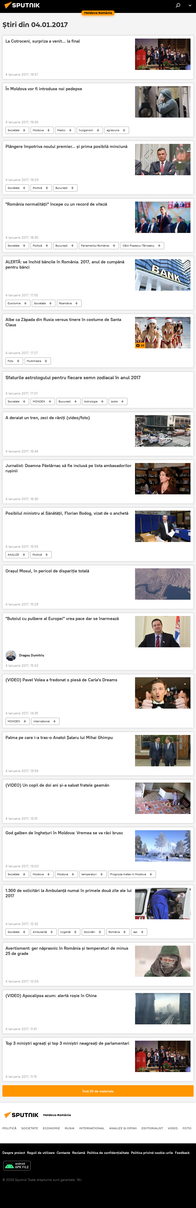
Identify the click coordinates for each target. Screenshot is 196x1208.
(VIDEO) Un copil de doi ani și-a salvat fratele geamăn (57, 785)
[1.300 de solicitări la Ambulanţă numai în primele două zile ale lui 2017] (163, 903)
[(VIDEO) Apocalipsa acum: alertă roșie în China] (163, 1008)
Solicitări (89, 932)
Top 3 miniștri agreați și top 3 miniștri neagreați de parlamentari (67, 1043)
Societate (13, 130)
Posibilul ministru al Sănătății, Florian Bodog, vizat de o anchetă (66, 513)
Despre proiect (13, 1153)
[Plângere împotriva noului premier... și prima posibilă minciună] (163, 159)
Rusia (69, 1128)
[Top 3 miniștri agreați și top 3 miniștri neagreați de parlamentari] (163, 1056)
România (114, 932)
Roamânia (65, 303)
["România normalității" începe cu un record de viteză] (163, 217)
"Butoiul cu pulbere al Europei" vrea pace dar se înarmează (62, 618)
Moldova (38, 130)
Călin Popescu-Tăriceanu (138, 245)
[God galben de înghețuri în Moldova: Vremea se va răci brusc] (163, 846)
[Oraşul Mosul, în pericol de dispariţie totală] (163, 584)
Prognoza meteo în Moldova (128, 874)
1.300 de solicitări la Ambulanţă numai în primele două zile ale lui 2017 (68, 893)
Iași (135, 932)
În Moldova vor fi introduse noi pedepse (43, 88)
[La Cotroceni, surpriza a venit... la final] (163, 54)
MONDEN (39, 401)
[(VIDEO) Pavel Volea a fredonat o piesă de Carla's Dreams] (163, 693)
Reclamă (78, 1153)
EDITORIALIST (152, 1128)
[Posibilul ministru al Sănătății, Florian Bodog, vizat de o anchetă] (163, 526)
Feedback (182, 1153)
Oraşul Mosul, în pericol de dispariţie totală (47, 571)
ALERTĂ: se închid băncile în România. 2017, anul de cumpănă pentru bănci (64, 264)
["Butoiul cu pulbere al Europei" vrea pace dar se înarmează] (163, 631)
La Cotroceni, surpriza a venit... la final (42, 41)
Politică (37, 188)
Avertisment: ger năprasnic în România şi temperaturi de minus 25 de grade (66, 951)
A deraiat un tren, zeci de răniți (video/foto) (47, 417)
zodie (114, 401)
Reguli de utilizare (41, 1153)
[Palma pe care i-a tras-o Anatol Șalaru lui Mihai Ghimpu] (163, 750)
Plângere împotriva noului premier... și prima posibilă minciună (66, 146)
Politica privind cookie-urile (152, 1153)
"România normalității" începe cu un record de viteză (56, 204)
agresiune (113, 130)
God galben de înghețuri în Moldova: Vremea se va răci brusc (64, 832)
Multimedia (34, 361)
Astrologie (91, 401)
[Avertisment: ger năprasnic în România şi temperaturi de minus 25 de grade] (163, 961)
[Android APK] (17, 1166)
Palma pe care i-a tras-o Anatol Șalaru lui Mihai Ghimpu (59, 737)
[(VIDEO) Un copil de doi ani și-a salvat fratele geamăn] (163, 798)
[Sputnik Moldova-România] (23, 9)
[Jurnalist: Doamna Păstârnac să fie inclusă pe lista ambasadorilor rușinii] (163, 478)
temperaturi (89, 874)
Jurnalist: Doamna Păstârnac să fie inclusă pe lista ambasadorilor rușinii (68, 468)
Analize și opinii (123, 1128)
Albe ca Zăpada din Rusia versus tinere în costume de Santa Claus (63, 322)
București (61, 188)
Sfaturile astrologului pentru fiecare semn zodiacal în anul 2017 (73, 377)
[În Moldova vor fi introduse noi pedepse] (163, 102)
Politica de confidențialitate (108, 1153)
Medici (61, 130)
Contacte (63, 1153)
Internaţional (41, 721)
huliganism (86, 130)
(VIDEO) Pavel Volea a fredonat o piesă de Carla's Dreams (61, 680)
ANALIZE (13, 554)
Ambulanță (40, 932)
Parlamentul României (95, 245)
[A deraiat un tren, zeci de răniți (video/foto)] (163, 431)
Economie (14, 303)
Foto (10, 361)
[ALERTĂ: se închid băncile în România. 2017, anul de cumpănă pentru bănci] (163, 275)
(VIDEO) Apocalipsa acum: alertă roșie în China (51, 995)
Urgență (65, 932)
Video (173, 1128)
